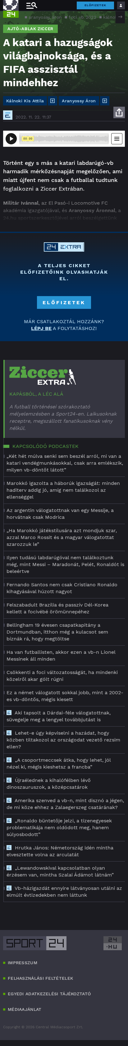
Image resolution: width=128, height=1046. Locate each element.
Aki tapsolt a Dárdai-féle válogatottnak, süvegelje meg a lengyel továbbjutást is (59, 716)
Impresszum (22, 962)
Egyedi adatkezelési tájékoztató (49, 993)
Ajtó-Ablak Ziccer (30, 28)
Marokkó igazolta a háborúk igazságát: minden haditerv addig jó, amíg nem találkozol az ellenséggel (63, 490)
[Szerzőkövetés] (52, 100)
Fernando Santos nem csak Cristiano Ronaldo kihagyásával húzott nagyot (62, 588)
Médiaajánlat (25, 1009)
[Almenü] (31, 5)
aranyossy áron (45, 17)
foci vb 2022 (82, 17)
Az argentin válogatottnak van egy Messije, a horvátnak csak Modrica (60, 513)
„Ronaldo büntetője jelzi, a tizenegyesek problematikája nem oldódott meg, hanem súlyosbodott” (59, 827)
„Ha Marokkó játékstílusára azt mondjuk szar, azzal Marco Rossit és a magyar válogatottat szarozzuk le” (62, 537)
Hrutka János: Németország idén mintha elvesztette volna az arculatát (60, 851)
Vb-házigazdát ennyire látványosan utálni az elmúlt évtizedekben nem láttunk (64, 891)
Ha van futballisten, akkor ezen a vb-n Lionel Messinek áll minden (61, 655)
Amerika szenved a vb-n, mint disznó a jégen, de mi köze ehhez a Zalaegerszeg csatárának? (65, 803)
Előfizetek (95, 5)
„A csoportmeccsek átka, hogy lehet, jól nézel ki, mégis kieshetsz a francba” (59, 763)
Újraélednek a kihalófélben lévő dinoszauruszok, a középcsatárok (49, 783)
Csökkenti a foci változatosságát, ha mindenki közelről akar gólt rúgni (62, 675)
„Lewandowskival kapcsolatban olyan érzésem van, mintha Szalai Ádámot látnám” (60, 871)
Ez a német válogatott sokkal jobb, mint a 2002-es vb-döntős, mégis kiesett (65, 696)
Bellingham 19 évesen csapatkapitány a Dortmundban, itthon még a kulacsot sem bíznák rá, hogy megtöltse (57, 632)
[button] (120, 16)
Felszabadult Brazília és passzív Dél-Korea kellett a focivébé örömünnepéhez (57, 608)
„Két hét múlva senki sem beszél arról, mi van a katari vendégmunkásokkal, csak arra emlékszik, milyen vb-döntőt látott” (65, 463)
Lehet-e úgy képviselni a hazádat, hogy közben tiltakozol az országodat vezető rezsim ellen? (63, 740)
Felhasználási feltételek (40, 978)
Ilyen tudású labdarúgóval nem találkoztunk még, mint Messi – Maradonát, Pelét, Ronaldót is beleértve (65, 564)
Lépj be (41, 328)
